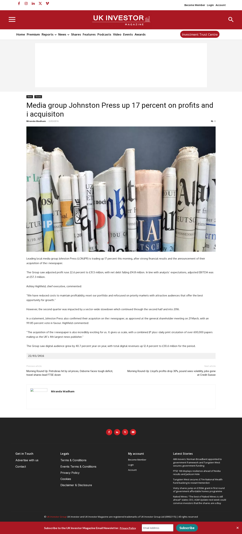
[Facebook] (18, 3)
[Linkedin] (33, 3)
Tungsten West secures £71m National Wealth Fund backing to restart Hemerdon (198, 481)
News (29, 96)
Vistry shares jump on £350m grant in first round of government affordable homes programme (199, 489)
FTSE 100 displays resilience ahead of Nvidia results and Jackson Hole (197, 472)
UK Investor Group (57, 516)
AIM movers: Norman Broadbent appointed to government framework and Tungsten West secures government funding (197, 462)
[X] (40, 3)
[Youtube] (133, 432)
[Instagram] (26, 3)
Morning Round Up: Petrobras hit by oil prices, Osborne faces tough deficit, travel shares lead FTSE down (69, 373)
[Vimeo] (47, 3)
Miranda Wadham (36, 121)
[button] (231, 20)
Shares (38, 96)
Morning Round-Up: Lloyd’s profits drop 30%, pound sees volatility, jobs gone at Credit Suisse (171, 373)
